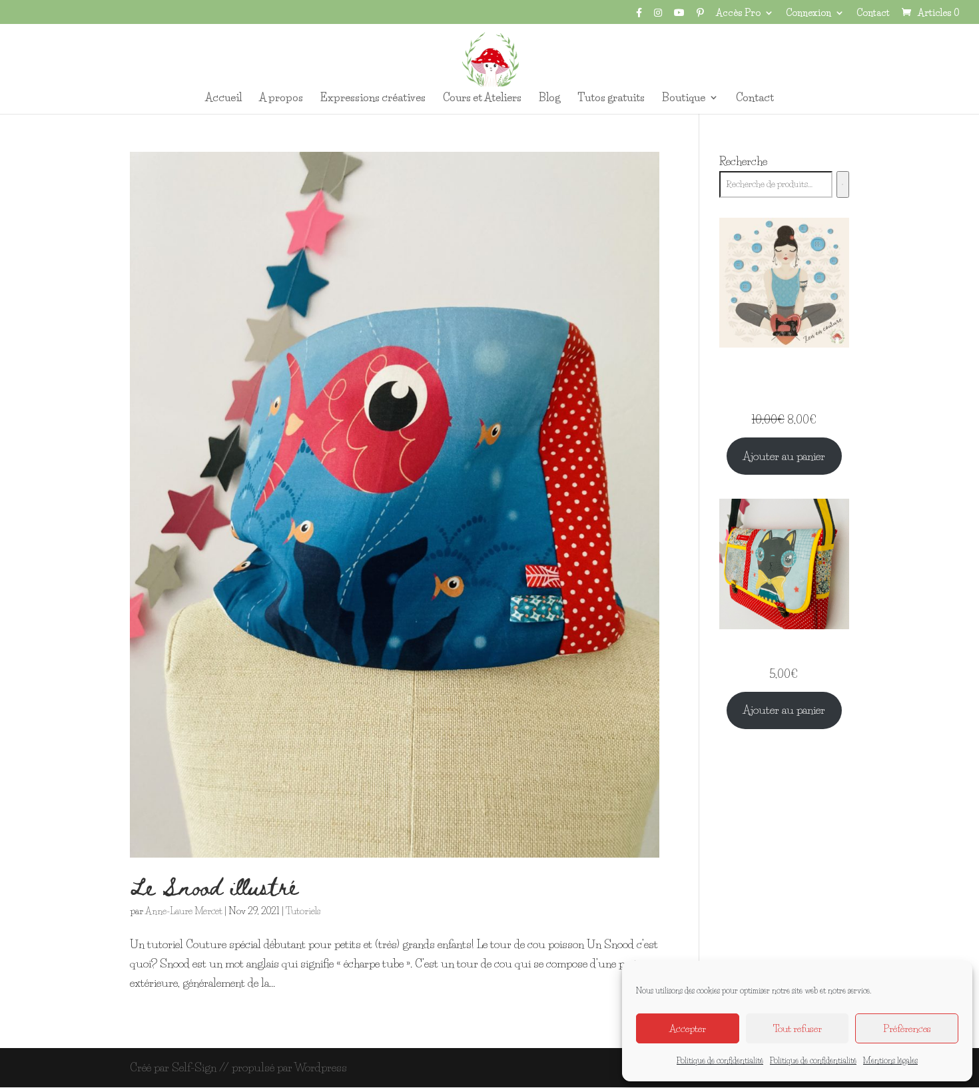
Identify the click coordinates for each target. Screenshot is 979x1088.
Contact (873, 13)
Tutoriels (303, 911)
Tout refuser (797, 1028)
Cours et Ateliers (482, 98)
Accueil (223, 98)
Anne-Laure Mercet (183, 911)
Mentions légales (890, 1060)
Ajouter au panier (784, 456)
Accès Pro (738, 13)
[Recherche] (842, 184)
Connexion (808, 13)
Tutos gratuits (611, 98)
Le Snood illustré (214, 886)
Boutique (683, 98)
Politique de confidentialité (720, 1060)
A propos (281, 98)
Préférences (907, 1028)
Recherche (743, 161)
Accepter (687, 1028)
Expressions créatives (373, 98)
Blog (549, 98)
